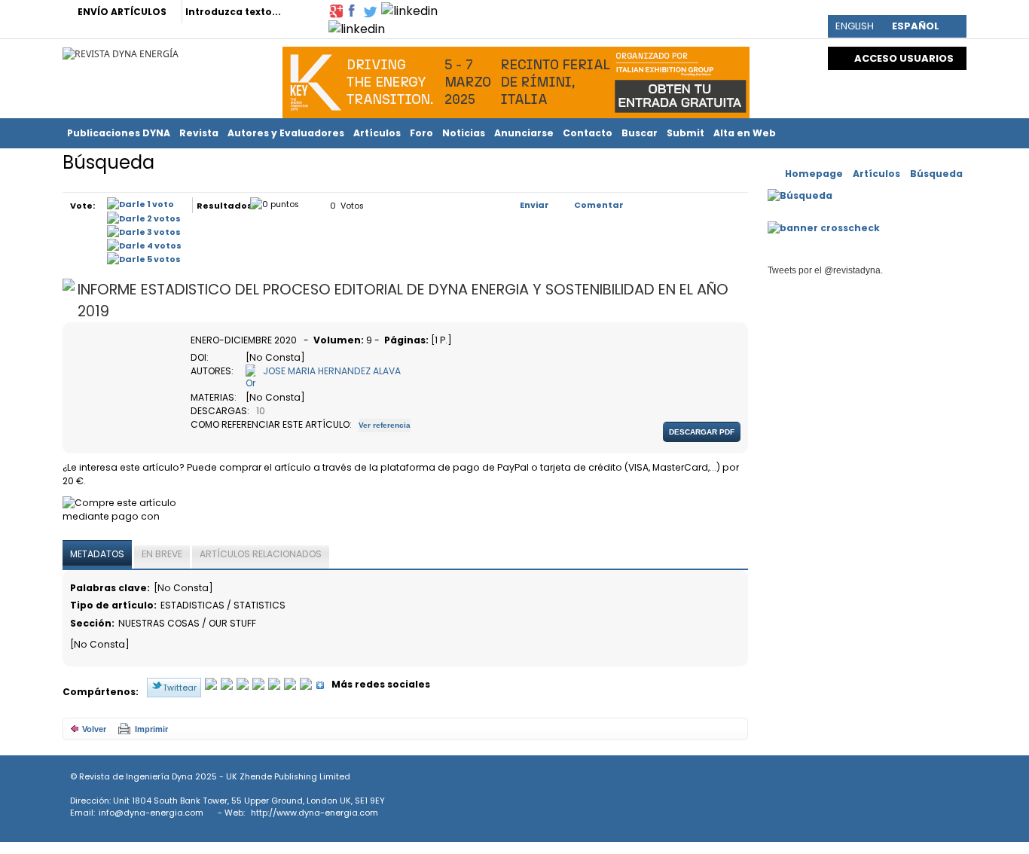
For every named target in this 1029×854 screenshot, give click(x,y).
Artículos (377, 133)
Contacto (587, 133)
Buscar (639, 133)
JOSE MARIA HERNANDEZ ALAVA (332, 370)
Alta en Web (744, 133)
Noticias (463, 133)
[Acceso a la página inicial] (121, 53)
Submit (685, 133)
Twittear (180, 688)
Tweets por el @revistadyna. (825, 270)
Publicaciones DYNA (118, 133)
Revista (198, 133)
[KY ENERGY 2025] (516, 78)
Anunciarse (524, 133)
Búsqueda (936, 173)
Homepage (814, 173)
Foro (421, 133)
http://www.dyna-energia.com (314, 813)
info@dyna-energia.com (151, 813)
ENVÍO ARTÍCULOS (122, 11)
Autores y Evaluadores (285, 133)
